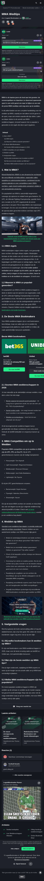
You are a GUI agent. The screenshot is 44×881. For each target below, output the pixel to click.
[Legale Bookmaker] (3, 3)
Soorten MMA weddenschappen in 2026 (18, 147)
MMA (22, 877)
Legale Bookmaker (12, 18)
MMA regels (9, 139)
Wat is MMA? (8, 136)
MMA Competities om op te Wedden (14, 150)
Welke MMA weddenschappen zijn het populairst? (20, 164)
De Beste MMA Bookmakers (12, 144)
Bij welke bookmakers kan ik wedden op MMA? (20, 158)
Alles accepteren (28, 848)
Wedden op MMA (9, 152)
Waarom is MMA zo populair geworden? (18, 141)
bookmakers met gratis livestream (14, 310)
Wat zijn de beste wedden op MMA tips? (17, 161)
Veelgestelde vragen (10, 155)
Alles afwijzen (15, 848)
